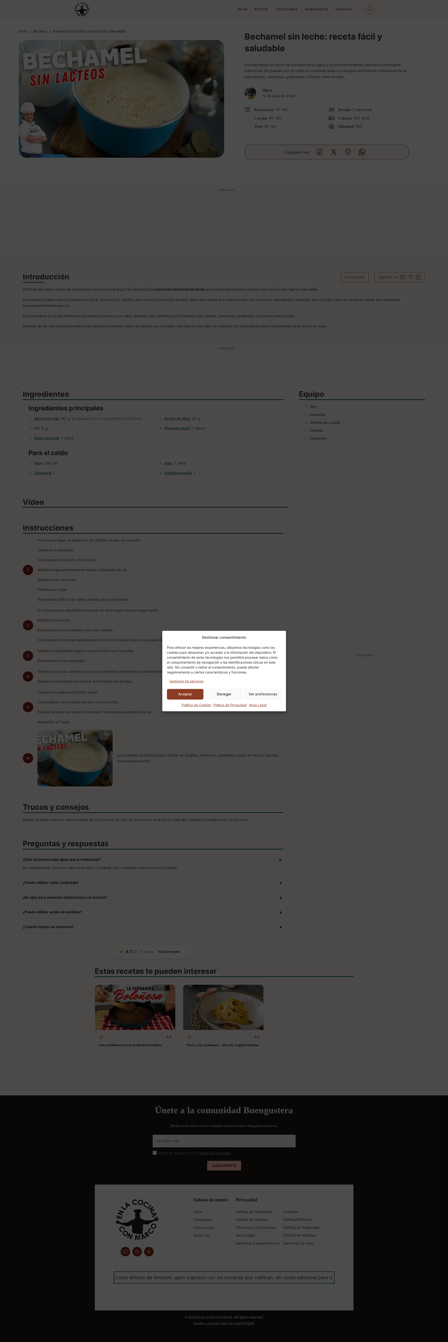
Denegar (224, 694)
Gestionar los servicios (186, 681)
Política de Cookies (196, 705)
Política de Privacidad (230, 705)
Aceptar (185, 694)
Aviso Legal (257, 705)
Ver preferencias (263, 694)
